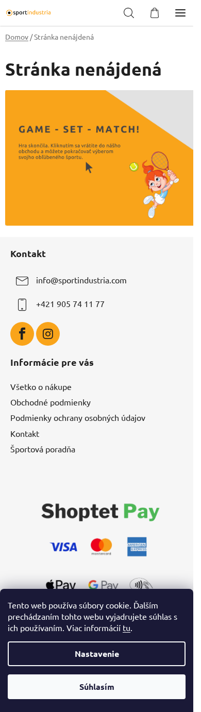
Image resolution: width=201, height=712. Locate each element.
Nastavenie (97, 653)
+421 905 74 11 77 (70, 304)
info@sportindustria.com (81, 280)
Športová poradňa (42, 449)
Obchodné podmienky (50, 402)
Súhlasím (96, 686)
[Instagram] (48, 334)
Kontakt (24, 433)
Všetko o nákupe (41, 386)
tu (126, 627)
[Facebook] (22, 334)
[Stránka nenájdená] (100, 156)
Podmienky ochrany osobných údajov (77, 417)
